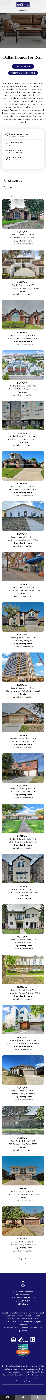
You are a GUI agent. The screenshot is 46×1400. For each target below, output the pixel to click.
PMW (16, 1328)
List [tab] (4, 196)
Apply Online (23, 66)
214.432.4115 (23, 1304)
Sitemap (24, 1328)
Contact (24, 1331)
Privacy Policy (36, 1328)
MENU (24, 11)
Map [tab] (11, 196)
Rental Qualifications (23, 73)
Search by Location (19, 134)
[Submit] (40, 164)
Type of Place (16, 143)
